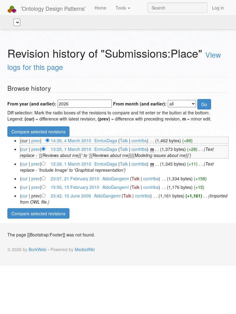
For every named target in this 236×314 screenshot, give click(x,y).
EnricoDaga (105, 140)
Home (100, 8)
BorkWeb (37, 249)
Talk (124, 140)
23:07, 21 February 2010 (75, 178)
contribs (139, 140)
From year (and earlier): (31, 104)
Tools (121, 8)
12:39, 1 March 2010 (71, 164)
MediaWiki (85, 249)
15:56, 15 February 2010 (75, 187)
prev (35, 140)
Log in (218, 8)
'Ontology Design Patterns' (52, 8)
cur (25, 149)
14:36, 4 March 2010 (71, 140)
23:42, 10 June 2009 (71, 196)
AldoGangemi (115, 178)
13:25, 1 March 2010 (71, 149)
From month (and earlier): (140, 104)
